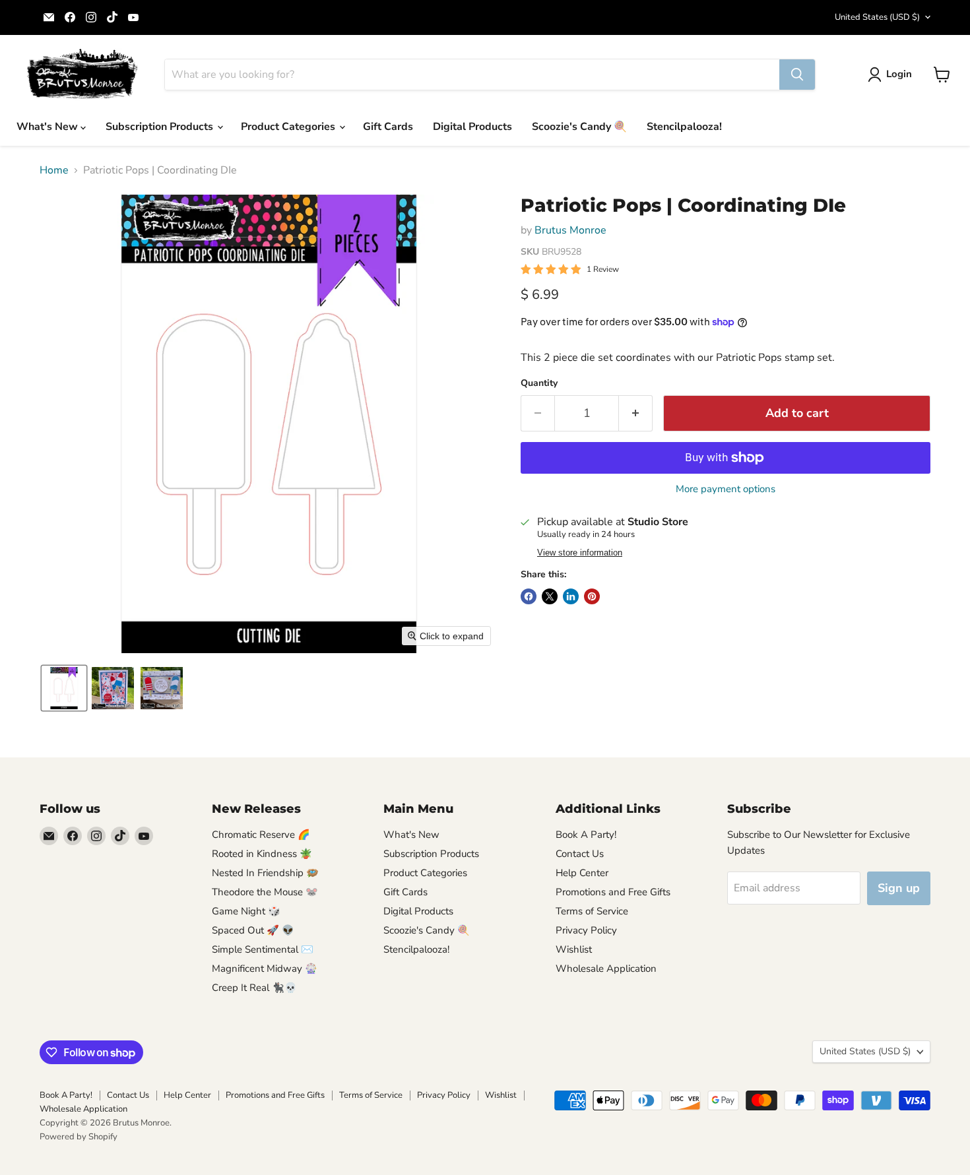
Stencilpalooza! (684, 126)
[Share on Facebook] (528, 596)
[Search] (797, 74)
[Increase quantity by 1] (636, 413)
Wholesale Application (606, 968)
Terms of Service (592, 911)
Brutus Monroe (570, 230)
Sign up (899, 888)
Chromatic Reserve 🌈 (261, 834)
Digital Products (472, 126)
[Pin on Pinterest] (592, 596)
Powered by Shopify (78, 1137)
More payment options (725, 489)
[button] (892, 74)
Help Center (582, 872)
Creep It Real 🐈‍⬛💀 (254, 987)
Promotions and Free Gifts (613, 892)
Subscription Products (161, 126)
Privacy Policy (586, 930)
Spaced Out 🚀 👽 (253, 930)
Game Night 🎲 (246, 911)
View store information (579, 552)
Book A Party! (586, 834)
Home (54, 170)
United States (877, 17)
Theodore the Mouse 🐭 (265, 892)
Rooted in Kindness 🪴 (262, 853)
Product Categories (289, 126)
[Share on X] (550, 596)
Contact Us (580, 853)
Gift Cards (388, 126)
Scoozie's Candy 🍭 (579, 126)
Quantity (539, 383)
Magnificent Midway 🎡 (264, 968)
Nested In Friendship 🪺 (265, 872)
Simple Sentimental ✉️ (262, 949)
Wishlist (574, 949)
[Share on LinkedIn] (571, 596)
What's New (48, 126)
